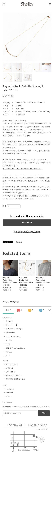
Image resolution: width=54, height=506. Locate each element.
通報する (19, 242)
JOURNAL (9, 368)
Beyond (9, 352)
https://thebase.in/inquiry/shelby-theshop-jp (22, 169)
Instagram (10, 389)
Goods (8, 356)
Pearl (8, 344)
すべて (8, 310)
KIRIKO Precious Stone (15, 348)
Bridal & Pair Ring (13, 336)
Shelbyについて (12, 364)
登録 (44, 413)
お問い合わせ (11, 372)
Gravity (9, 340)
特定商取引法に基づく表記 (15, 379)
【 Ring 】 (10, 321)
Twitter (9, 396)
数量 (4, 206)
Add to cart (27, 222)
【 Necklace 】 (12, 325)
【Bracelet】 (11, 333)
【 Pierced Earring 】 (14, 329)
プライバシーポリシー (14, 375)
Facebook (9, 392)
